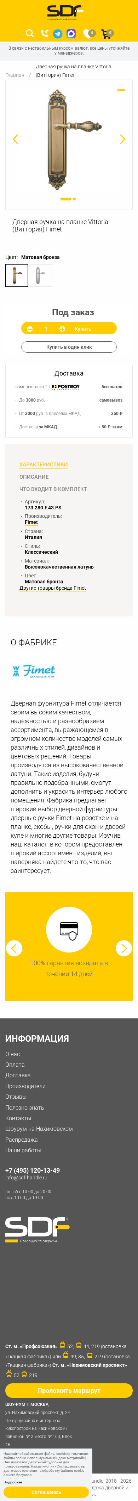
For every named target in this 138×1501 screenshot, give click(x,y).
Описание (33, 477)
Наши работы (23, 1150)
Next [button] (124, 948)
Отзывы (16, 1096)
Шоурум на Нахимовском (39, 1128)
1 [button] (66, 199)
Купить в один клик (69, 347)
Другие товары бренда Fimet (52, 588)
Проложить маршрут (69, 1390)
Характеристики (43, 464)
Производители (25, 1086)
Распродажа (21, 1139)
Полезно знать (24, 1107)
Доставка (18, 1075)
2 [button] (74, 199)
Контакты (18, 1118)
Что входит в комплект (53, 489)
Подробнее (13, 1482)
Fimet (31, 522)
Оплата (15, 1064)
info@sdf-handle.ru (26, 1177)
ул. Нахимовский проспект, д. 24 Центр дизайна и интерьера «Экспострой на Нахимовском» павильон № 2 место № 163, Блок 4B (38, 1424)
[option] (69, 140)
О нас (12, 1054)
